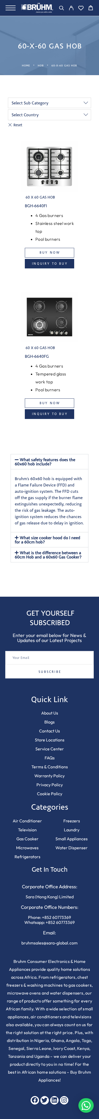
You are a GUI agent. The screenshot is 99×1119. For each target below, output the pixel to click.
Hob (41, 65)
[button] (49, 461)
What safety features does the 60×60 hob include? (45, 461)
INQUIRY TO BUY (50, 264)
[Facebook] (35, 1100)
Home (26, 65)
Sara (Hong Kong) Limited (50, 896)
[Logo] (37, 8)
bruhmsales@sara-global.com (49, 943)
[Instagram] (64, 1100)
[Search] (61, 9)
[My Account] (71, 9)
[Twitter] (44, 1100)
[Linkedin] (54, 1100)
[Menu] (10, 8)
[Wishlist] (81, 9)
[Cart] (90, 8)
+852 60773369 (56, 917)
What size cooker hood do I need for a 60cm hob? (47, 539)
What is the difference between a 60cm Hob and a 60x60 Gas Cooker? (48, 555)
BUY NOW (50, 252)
